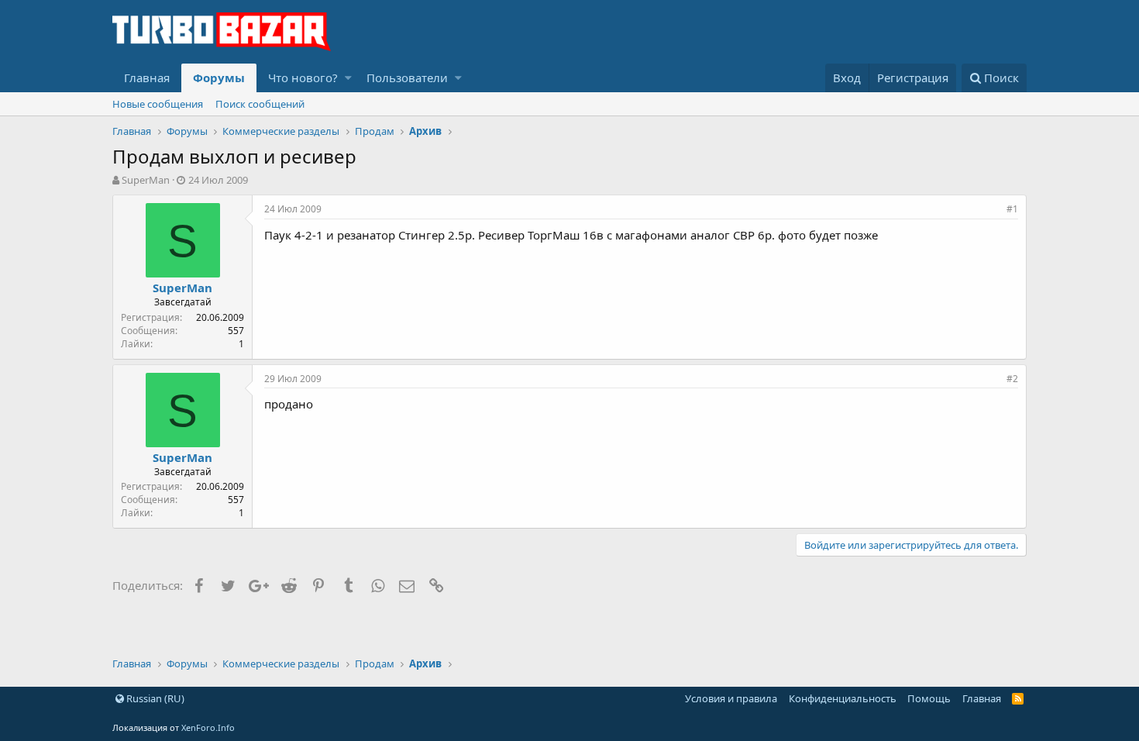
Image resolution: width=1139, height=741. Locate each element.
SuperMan (146, 180)
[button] (348, 78)
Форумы (219, 77)
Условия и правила (731, 698)
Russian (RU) (154, 698)
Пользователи (407, 77)
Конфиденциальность (842, 698)
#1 (1012, 208)
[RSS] (1018, 698)
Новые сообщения (157, 104)
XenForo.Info (208, 727)
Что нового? (303, 77)
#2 (1012, 378)
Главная (147, 77)
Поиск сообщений (260, 104)
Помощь (929, 698)
